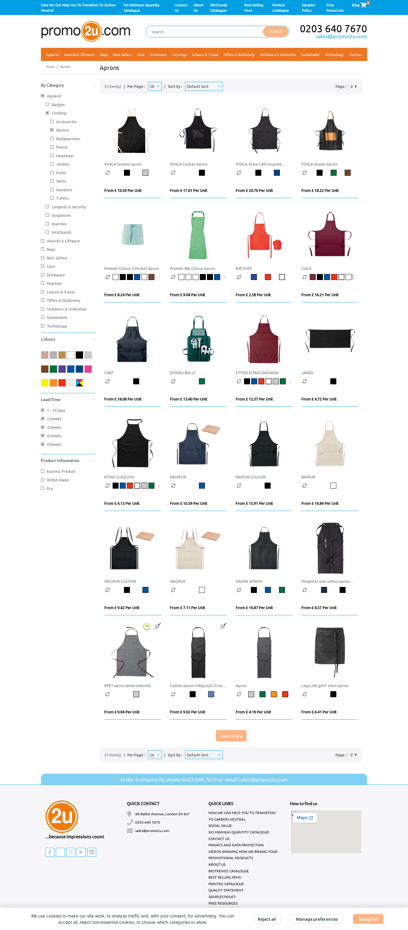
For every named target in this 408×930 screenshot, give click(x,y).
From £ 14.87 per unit (254, 607)
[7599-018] (217, 694)
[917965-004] (265, 694)
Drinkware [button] (158, 54)
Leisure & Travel (61, 291)
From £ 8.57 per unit (319, 607)
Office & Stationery (63, 300)
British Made (58, 479)
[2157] (264, 173)
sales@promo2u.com (341, 36)
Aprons (62, 129)
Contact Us (218, 838)
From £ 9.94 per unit (121, 711)
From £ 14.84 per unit (320, 503)
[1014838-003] (147, 694)
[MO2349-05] (334, 277)
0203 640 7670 (333, 28)
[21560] (151, 173)
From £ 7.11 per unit (187, 607)
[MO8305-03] (344, 381)
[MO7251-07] (144, 486)
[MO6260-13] (213, 590)
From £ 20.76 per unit (254, 190)
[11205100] (344, 694)
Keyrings (54, 283)
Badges (58, 104)
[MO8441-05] (262, 381)
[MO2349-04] (327, 277)
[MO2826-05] (272, 277)
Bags (51, 249)
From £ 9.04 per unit (187, 294)
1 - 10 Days (56, 410)
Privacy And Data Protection (236, 844)
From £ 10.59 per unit (123, 190)
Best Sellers (57, 257)
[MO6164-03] (258, 590)
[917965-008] (288, 694)
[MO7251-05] (130, 486)
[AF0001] (181, 277)
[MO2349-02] (313, 277)
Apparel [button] (52, 54)
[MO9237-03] (147, 381)
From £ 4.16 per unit (253, 711)
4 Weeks (54, 435)
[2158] (283, 173)
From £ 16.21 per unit (320, 294)
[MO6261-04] (151, 590)
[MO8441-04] (254, 381)
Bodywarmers (68, 138)
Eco (50, 488)
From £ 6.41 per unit (319, 711)
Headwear (65, 155)
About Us (217, 864)
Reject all (267, 919)
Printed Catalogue (226, 883)
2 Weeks (54, 418)
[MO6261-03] (133, 590)
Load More (231, 736)
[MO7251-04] (123, 486)
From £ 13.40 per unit (188, 398)
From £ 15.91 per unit (254, 503)
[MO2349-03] (320, 277)
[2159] (352, 173)
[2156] (338, 173)
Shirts (61, 180)
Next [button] (158, 277)
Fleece (62, 146)
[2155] (324, 173)
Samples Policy (222, 896)
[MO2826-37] (258, 277)
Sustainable (310, 54)
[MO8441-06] (269, 381)
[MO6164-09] (286, 590)
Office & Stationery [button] (239, 54)
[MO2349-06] (342, 277)
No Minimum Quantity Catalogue (238, 832)
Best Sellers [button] (122, 54)
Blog (356, 4)
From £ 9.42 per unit (121, 607)
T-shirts (62, 198)
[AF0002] (116, 277)
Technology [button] (334, 54)
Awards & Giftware (63, 240)
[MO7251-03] (116, 486)
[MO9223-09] (213, 381)
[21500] (133, 173)
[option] (114, 173)
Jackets (63, 163)
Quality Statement (225, 890)
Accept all (368, 919)
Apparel (54, 95)
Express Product (61, 471)
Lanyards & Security (69, 206)
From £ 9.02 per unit (187, 711)
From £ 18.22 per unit (320, 190)
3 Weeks (54, 427)
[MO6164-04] (272, 590)
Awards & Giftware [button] (79, 54)
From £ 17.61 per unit (188, 190)
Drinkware (56, 274)
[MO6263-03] (278, 486)
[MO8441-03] (247, 381)
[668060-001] (349, 590)
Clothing (59, 112)
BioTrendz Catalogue (228, 870)
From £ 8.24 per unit (121, 294)
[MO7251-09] (152, 486)
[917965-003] (254, 694)
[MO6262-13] (344, 486)
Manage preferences (317, 919)
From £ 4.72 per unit (319, 398)
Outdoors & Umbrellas (67, 308)
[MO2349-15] (349, 277)
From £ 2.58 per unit (253, 294)
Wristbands (62, 232)
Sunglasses (61, 215)
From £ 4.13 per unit (121, 503)
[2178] (213, 173)
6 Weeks (54, 444)
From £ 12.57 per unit (254, 398)
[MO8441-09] (283, 381)
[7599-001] (199, 694)
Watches (59, 223)
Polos (61, 172)
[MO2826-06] (286, 277)
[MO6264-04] (213, 486)
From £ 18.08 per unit (123, 398)
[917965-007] (276, 694)
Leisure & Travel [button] (205, 54)
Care (51, 266)
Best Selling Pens (224, 877)
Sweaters (64, 189)
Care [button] (141, 54)
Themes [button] (355, 54)
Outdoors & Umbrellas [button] (278, 54)
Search (275, 31)
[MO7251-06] (137, 486)
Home (49, 66)
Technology (57, 325)
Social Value (220, 825)
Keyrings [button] (179, 54)
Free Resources (222, 903)
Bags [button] (104, 54)
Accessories (66, 121)
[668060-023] (330, 590)
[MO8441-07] (276, 381)
